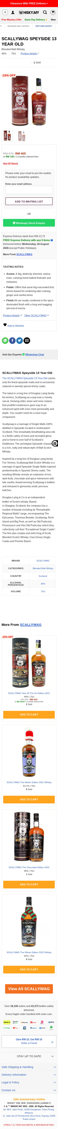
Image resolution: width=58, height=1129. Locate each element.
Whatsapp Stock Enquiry (30, 223)
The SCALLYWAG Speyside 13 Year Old (24, 378)
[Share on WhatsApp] (5, 340)
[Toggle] (53, 1056)
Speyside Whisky (43, 26)
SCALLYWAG (24, 254)
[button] (5, 12)
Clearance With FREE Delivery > (29, 3)
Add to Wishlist (15, 326)
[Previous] (6, 100)
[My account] (13, 12)
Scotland (43, 576)
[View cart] (52, 12)
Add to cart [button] (29, 714)
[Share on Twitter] (19, 340)
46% (43, 583)
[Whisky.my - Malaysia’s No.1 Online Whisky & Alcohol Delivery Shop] (29, 12)
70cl (43, 591)
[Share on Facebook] (12, 340)
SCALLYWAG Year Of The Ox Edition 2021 (29, 693)
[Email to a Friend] (27, 340)
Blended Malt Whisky (19, 26)
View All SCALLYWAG (29, 989)
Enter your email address (18, 184)
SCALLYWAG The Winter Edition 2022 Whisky (29, 952)
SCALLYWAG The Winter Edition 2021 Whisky (29, 782)
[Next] (51, 100)
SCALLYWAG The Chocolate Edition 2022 (29, 867)
